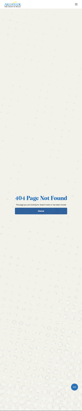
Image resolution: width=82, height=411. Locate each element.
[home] (12, 4)
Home (41, 211)
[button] (76, 4)
